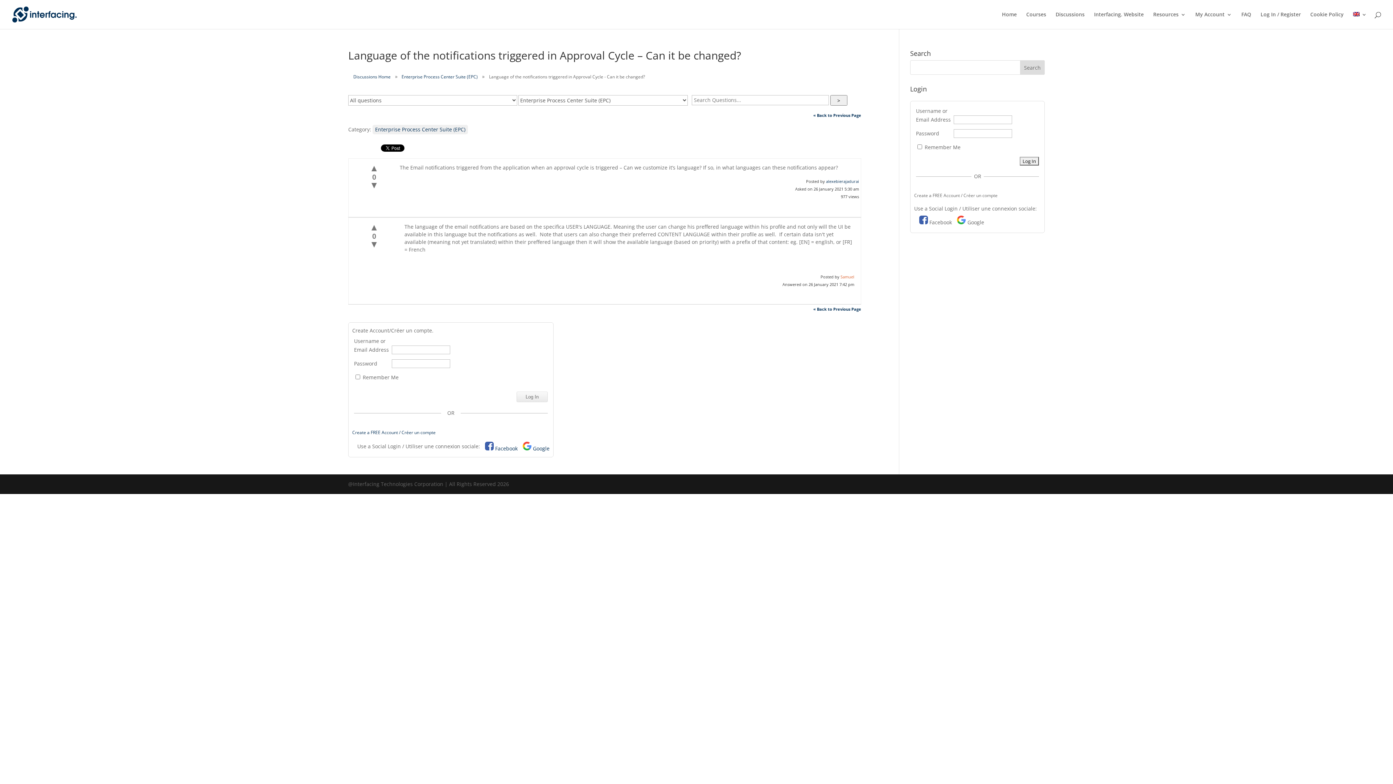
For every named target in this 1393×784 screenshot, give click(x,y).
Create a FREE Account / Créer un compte (394, 432)
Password (365, 363)
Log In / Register (1281, 15)
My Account (1210, 15)
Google (541, 448)
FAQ (1246, 15)
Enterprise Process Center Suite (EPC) (440, 76)
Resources (1166, 15)
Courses (1036, 15)
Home (1009, 15)
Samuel (847, 276)
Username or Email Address (371, 345)
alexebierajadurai (842, 181)
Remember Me (380, 377)
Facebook (506, 448)
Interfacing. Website (1119, 15)
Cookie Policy (1327, 15)
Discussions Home (372, 76)
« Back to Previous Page (837, 115)
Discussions (1070, 15)
